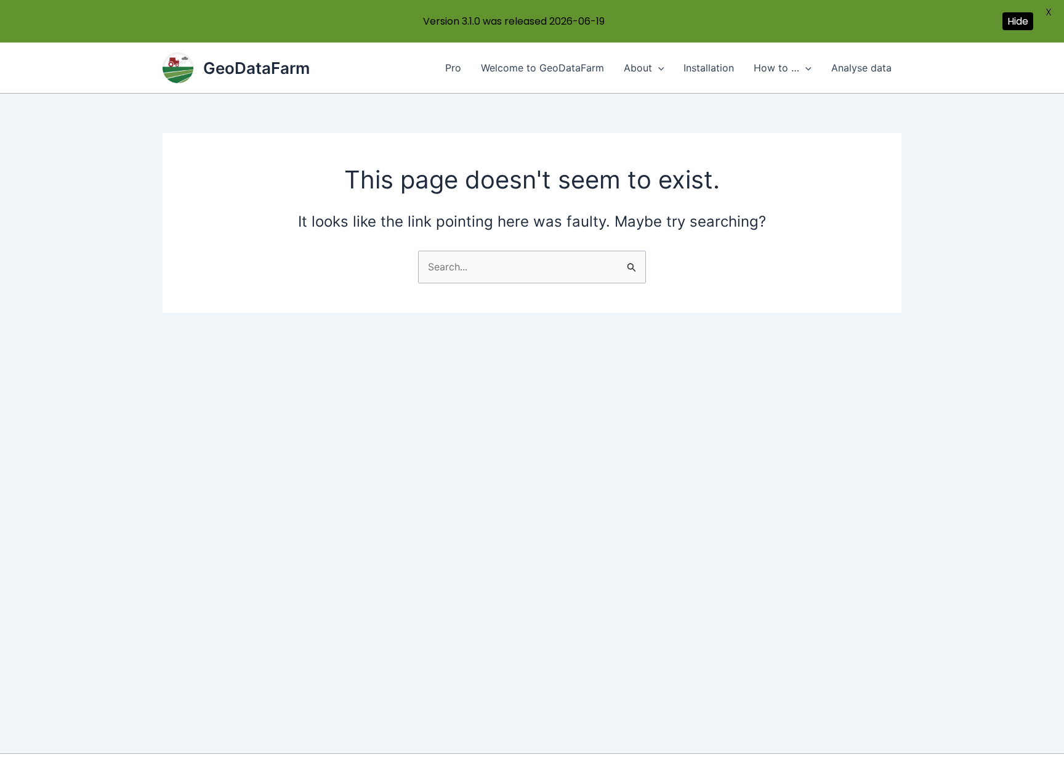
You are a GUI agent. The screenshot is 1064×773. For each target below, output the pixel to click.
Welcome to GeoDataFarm (542, 68)
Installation (708, 68)
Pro (453, 68)
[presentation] (658, 67)
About (638, 68)
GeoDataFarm (256, 68)
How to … (776, 68)
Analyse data (861, 68)
